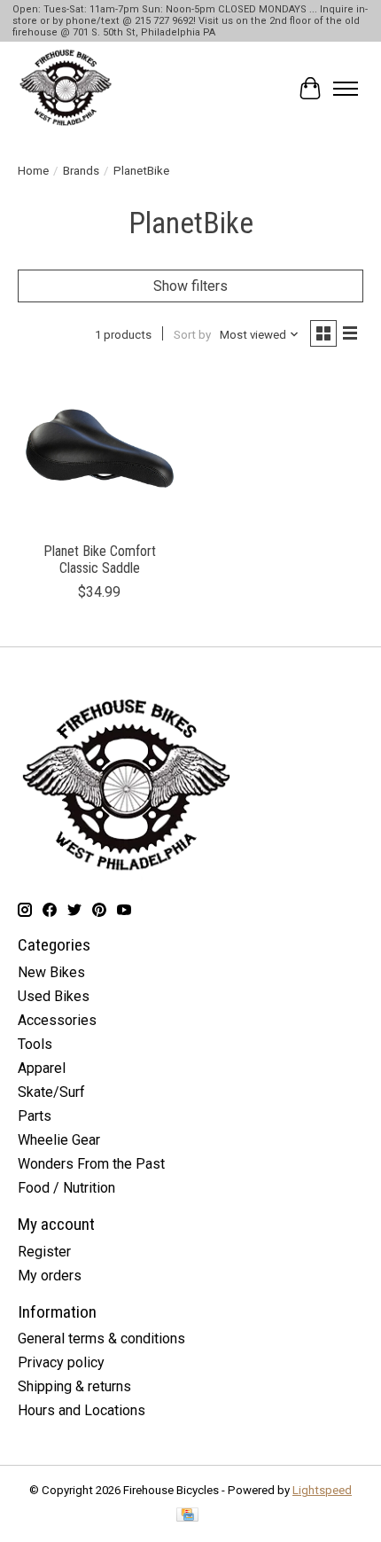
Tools (35, 1044)
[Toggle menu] (345, 88)
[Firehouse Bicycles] (65, 88)
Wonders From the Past (91, 1163)
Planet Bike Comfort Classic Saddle (99, 559)
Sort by (192, 334)
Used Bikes (53, 996)
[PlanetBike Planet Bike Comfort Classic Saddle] (100, 450)
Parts (34, 1116)
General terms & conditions (101, 1338)
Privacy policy (61, 1362)
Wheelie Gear (59, 1139)
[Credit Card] (187, 1515)
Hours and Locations (81, 1410)
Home (33, 170)
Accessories (57, 1020)
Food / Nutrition (66, 1187)
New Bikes (51, 972)
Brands (81, 170)
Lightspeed (322, 1490)
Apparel (42, 1068)
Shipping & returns (74, 1386)
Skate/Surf (51, 1092)
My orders (50, 1275)
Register (44, 1251)
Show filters (190, 286)
